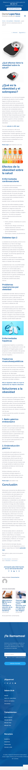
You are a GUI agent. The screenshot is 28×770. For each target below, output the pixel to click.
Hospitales (7, 741)
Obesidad (17, 21)
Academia (7, 739)
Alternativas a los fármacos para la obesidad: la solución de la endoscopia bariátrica (7, 605)
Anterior (15, 32)
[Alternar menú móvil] (25, 16)
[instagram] (7, 683)
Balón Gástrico (8, 717)
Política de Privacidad (16, 756)
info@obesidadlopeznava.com (14, 5)
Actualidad (10, 21)
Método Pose (7, 722)
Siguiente (22, 32)
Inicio (3, 21)
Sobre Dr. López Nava (10, 698)
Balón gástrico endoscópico (10, 420)
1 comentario (14, 560)
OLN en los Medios (9, 701)
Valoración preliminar (14, 9)
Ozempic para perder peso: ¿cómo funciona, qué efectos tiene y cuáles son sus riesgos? (21, 605)
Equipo (6, 695)
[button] (3, 602)
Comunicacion (7, 558)
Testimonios (7, 744)
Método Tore (7, 725)
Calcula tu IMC (8, 747)
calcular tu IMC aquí (13, 126)
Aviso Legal (5, 756)
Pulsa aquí (5, 144)
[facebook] (4, 683)
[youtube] (15, 683)
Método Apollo (8, 720)
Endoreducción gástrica (11, 446)
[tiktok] (10, 683)
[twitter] (12, 683)
